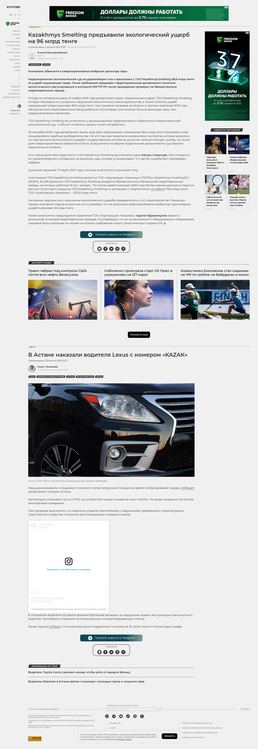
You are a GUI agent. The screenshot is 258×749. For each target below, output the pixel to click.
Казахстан (15, 110)
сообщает (187, 488)
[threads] (135, 716)
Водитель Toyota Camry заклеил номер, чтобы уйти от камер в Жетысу (79, 672)
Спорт (17, 63)
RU (11, 15)
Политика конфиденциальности (197, 723)
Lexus (32, 377)
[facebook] (142, 716)
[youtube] (121, 716)
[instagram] (107, 716)
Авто (18, 38)
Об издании (115, 723)
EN (15, 15)
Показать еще (139, 334)
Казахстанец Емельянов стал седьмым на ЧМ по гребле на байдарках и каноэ (215, 273)
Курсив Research (12, 42)
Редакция (15, 87)
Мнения (16, 67)
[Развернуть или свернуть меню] (19, 78)
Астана (70, 377)
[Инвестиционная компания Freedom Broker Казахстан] (12, 24)
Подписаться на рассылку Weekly (123, 706)
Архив (17, 70)
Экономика (15, 60)
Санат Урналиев (47, 366)
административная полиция (50, 377)
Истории (16, 35)
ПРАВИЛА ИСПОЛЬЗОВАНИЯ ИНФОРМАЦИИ (200, 733)
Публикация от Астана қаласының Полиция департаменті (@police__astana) (68, 608)
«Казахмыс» (35, 65)
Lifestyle (16, 49)
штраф (46, 65)
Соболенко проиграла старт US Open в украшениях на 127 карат (138, 273)
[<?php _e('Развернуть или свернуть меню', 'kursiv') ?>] (19, 106)
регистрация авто (85, 377)
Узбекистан (15, 114)
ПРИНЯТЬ (169, 736)
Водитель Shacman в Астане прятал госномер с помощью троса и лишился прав (86, 681)
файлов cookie (124, 739)
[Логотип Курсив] (13, 7)
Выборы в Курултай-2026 (193, 738)
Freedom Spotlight (11, 97)
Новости (16, 31)
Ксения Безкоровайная (52, 52)
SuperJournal (14, 53)
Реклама (16, 90)
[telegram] (114, 716)
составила (158, 189)
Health (17, 56)
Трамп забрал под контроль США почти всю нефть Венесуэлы (57, 273)
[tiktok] (128, 716)
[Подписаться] (159, 709)
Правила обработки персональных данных (202, 728)
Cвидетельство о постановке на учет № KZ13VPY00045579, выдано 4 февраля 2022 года (61, 721)
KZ (19, 15)
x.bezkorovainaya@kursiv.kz (49, 58)
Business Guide (13, 45)
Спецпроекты (14, 94)
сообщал (55, 626)
